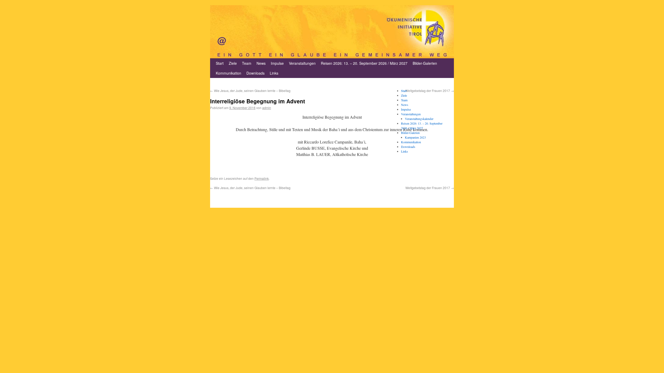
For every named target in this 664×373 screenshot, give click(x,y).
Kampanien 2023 (415, 137)
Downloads (255, 73)
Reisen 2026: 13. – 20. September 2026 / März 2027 (364, 63)
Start (220, 63)
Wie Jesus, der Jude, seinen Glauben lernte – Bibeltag (250, 90)
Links (274, 73)
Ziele (233, 63)
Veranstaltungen (302, 63)
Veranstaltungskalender (419, 119)
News (261, 63)
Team (246, 63)
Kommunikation (228, 73)
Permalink (261, 178)
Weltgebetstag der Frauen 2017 (429, 187)
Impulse (277, 63)
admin (266, 107)
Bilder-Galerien (425, 63)
